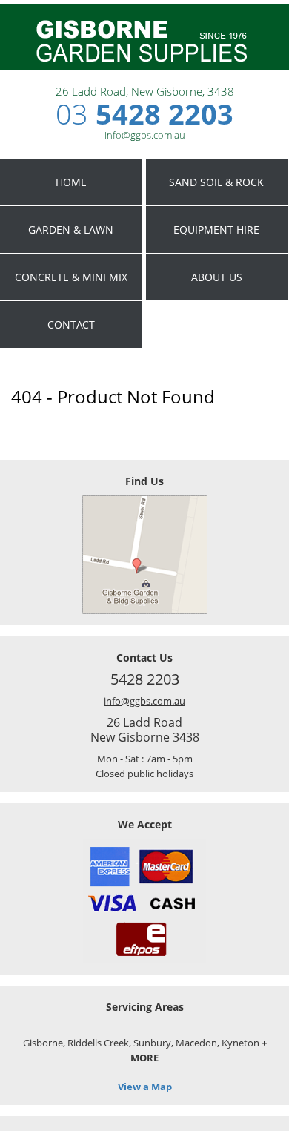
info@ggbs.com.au (144, 701)
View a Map (145, 1086)
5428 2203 (144, 113)
